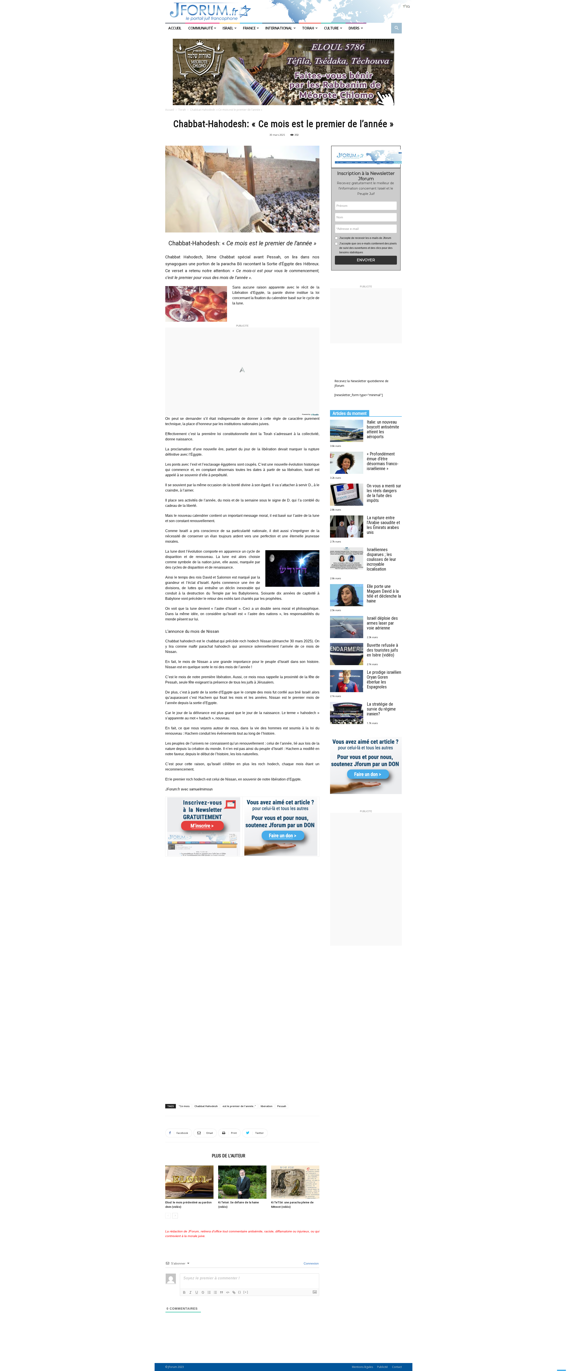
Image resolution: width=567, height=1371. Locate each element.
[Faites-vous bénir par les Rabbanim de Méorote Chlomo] (283, 72)
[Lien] (234, 1292)
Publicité (382, 1367)
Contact (397, 1367)
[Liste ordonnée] (209, 1292)
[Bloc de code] (228, 1292)
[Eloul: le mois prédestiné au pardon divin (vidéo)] (189, 1182)
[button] (396, 28)
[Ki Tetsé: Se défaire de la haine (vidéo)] (242, 1182)
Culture (331, 28)
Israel (228, 28)
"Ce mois (184, 1106)
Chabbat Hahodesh (206, 1106)
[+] (245, 1292)
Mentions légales (362, 1367)
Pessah (281, 1106)
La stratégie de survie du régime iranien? (381, 708)
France (249, 28)
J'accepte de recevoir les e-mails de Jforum (365, 238)
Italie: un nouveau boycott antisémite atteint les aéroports (383, 429)
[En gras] (184, 1292)
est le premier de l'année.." (239, 1106)
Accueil (175, 28)
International (278, 28)
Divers (354, 28)
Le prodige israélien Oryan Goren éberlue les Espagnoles (384, 679)
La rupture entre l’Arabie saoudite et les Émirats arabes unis (383, 525)
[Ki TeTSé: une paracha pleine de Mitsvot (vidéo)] (295, 1182)
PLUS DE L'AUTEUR (228, 1155)
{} (239, 1292)
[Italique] (190, 1292)
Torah (308, 28)
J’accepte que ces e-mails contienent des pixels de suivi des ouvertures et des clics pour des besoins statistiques (368, 248)
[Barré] (203, 1292)
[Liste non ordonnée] (215, 1292)
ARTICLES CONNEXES (187, 1155)
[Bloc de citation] (221, 1292)
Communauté (200, 28)
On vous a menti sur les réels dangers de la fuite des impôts (384, 493)
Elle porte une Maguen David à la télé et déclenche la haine (384, 594)
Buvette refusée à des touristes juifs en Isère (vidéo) (382, 650)
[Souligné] (197, 1292)
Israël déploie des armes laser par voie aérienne (382, 623)
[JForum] (283, 11)
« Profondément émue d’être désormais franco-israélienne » (382, 461)
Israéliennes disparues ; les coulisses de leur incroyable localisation (381, 559)
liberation (266, 1106)
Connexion (311, 1263)
